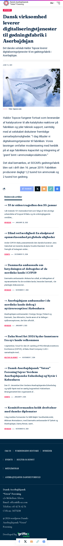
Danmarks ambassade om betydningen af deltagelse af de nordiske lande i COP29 (25, 268)
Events (7, 254)
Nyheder (7, 10)
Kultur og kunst (11, 357)
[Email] (31, 541)
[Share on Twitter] (25, 541)
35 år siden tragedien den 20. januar (32, 205)
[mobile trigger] (57, 3)
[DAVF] (16, 3)
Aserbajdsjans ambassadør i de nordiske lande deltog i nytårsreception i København (27, 304)
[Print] (44, 541)
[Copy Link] (38, 541)
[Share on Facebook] (19, 541)
